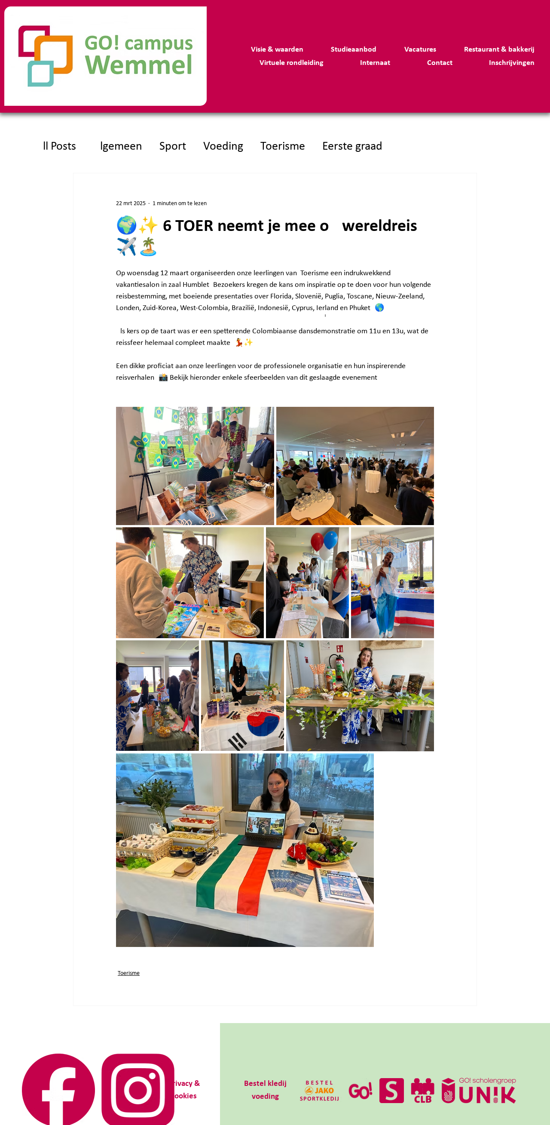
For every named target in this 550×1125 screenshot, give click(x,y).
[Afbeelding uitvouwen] (195, 466)
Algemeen (117, 147)
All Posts (56, 147)
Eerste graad (352, 147)
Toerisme (282, 147)
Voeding (223, 147)
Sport (172, 147)
